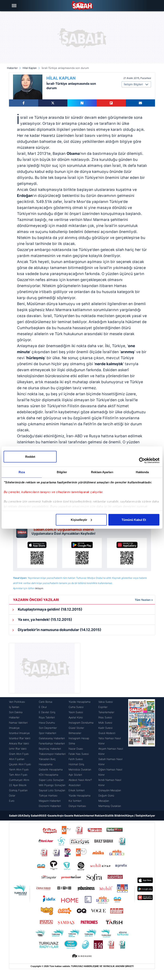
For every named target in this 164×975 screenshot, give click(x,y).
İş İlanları (14, 707)
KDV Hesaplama (48, 774)
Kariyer (150, 815)
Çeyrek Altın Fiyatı (20, 764)
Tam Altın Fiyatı (18, 774)
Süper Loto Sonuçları (51, 779)
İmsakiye (14, 727)
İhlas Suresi (105, 717)
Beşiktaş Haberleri (50, 748)
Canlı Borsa (45, 701)
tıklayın (39, 588)
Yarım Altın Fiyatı (19, 769)
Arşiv (60, 815)
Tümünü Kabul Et (134, 519)
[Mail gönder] (140, 103)
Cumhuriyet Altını (19, 779)
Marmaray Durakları (109, 806)
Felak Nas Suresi (79, 753)
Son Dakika (15, 712)
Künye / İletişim (135, 815)
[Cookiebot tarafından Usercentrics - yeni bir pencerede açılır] (141, 460)
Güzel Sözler (76, 727)
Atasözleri (75, 785)
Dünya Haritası (77, 806)
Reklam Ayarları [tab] (102, 472)
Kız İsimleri (75, 800)
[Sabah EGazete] (141, 754)
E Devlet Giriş (47, 712)
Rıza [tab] (22, 472)
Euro (11, 800)
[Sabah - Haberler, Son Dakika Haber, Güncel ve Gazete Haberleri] (82, 5)
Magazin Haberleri (50, 800)
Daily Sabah (31, 815)
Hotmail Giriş (76, 764)
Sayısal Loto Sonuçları (52, 790)
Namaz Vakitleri (18, 722)
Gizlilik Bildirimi (115, 815)
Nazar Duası (76, 748)
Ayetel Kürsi (76, 717)
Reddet (30, 456)
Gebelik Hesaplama (51, 769)
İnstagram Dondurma (81, 722)
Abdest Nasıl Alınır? (80, 779)
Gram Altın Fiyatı (19, 753)
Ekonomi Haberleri (50, 806)
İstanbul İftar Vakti (19, 738)
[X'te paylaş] (52, 103)
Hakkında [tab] (142, 472)
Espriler (102, 707)
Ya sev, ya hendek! (44, 619)
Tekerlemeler (106, 712)
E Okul (43, 707)
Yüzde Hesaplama (79, 701)
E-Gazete (51, 815)
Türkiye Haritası (48, 795)
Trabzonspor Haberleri (52, 753)
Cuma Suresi (76, 707)
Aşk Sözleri (75, 774)
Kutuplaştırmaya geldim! (49, 609)
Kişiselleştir (79, 519)
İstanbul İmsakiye (19, 733)
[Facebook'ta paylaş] (23, 103)
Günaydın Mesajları (109, 790)
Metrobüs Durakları (80, 769)
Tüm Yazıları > (144, 599)
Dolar (12, 795)
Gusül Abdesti (106, 733)
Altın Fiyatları (16, 759)
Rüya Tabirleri (47, 717)
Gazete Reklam (74, 815)
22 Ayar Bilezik (18, 785)
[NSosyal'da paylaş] (82, 103)
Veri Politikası (17, 701)
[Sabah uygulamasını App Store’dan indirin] (37, 553)
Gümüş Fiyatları (18, 790)
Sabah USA (16, 815)
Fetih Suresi (76, 759)
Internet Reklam (94, 815)
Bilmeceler (75, 733)
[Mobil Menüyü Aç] (14, 5)
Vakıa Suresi (105, 701)
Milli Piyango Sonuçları (52, 785)
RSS (42, 815)
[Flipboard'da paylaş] (111, 103)
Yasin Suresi (76, 712)
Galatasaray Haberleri (52, 738)
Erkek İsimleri (77, 790)
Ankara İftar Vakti (19, 743)
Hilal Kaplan (30, 68)
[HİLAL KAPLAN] (27, 87)
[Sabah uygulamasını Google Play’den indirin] (82, 553)
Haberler (12, 68)
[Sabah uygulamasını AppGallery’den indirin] (127, 553)
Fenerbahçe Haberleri (52, 743)
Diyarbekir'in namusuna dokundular (59, 630)
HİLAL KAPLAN (61, 78)
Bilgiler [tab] (62, 472)
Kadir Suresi (105, 727)
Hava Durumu (47, 722)
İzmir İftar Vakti (18, 748)
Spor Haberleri (47, 733)
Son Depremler (48, 727)
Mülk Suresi (105, 722)
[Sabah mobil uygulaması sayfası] (23, 531)
